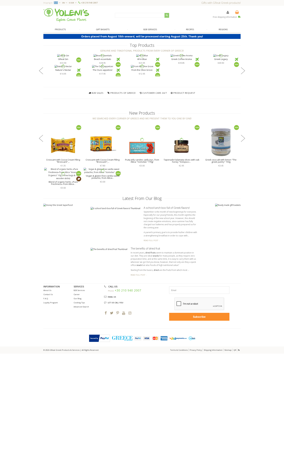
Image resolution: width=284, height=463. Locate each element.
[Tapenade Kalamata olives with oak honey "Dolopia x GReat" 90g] (181, 140)
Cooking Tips (79, 302)
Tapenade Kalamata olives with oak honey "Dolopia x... (181, 160)
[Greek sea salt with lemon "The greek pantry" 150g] (221, 140)
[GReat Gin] (63, 55)
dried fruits (150, 252)
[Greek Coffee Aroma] (181, 55)
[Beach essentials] (102, 55)
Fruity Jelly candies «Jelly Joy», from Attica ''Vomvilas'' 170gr (142, 160)
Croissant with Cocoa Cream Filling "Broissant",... (63, 160)
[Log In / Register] (227, 12)
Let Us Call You (115, 302)
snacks (156, 255)
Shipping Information (213, 350)
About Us (47, 290)
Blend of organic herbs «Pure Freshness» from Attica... (63, 182)
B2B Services (79, 290)
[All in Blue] (142, 55)
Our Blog (77, 298)
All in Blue (142, 59)
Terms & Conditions (179, 350)
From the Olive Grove (142, 69)
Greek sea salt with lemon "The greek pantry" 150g (221, 160)
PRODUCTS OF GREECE (123, 92)
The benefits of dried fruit (145, 248)
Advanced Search (81, 306)
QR (235, 350)
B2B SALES (98, 92)
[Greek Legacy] (221, 55)
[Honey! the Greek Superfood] (58, 205)
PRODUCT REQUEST (184, 92)
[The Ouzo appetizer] (102, 66)
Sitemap (228, 350)
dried (156, 270)
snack (139, 265)
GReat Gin (63, 59)
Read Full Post (151, 240)
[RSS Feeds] (239, 350)
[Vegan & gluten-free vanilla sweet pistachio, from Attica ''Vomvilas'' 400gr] (102, 171)
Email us (112, 297)
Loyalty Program (50, 302)
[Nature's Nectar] (63, 66)
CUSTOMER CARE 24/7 (154, 92)
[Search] (167, 15)
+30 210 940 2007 (89, 2)
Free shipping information (225, 17)
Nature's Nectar (63, 69)
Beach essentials (102, 59)
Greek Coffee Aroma (181, 59)
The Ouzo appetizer (103, 69)
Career (77, 294)
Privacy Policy (196, 350)
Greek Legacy (221, 59)
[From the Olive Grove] (142, 66)
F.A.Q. (45, 298)
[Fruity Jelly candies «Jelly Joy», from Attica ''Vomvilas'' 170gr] (142, 140)
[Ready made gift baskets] (228, 205)
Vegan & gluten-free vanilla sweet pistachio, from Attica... (102, 176)
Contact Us (48, 294)
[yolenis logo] (66, 15)
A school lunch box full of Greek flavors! (167, 208)
